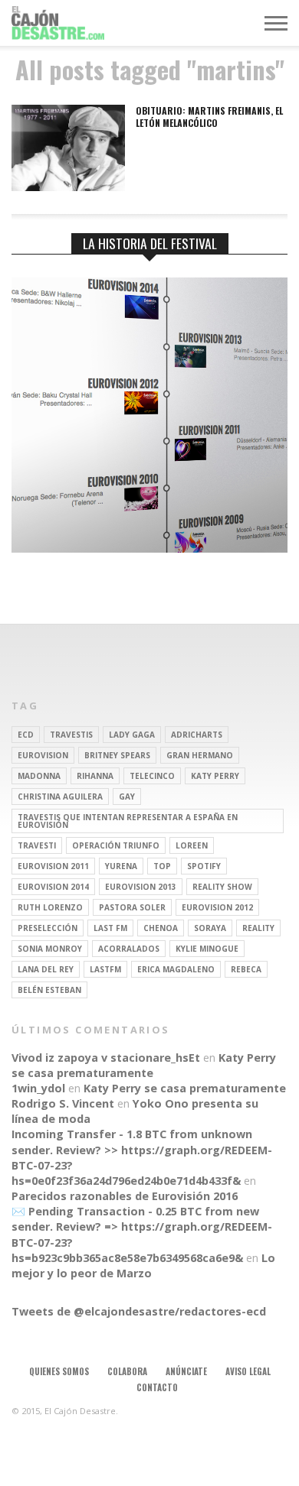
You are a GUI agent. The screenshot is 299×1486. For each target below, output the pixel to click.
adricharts (196, 734)
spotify (204, 866)
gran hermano (199, 755)
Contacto (157, 1387)
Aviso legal (248, 1371)
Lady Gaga (132, 734)
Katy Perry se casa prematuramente (144, 1065)
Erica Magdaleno (176, 969)
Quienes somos (59, 1371)
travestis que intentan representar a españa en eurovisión (128, 821)
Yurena (121, 866)
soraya (210, 928)
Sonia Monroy (50, 948)
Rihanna (95, 776)
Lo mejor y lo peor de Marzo (143, 1265)
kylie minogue (207, 948)
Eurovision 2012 (217, 907)
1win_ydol (38, 1088)
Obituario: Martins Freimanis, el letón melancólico (209, 116)
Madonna (39, 776)
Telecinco (152, 776)
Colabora (127, 1371)
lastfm (105, 969)
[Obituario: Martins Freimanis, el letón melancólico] (68, 186)
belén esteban (49, 990)
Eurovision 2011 (53, 866)
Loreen (192, 845)
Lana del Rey (46, 969)
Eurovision (43, 755)
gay (127, 796)
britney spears (117, 755)
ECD (26, 734)
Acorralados (128, 948)
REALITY (258, 928)
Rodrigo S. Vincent (63, 1103)
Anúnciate (186, 1371)
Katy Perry (215, 776)
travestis (71, 734)
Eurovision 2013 (140, 886)
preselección (47, 928)
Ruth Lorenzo (50, 907)
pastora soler (132, 907)
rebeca (246, 969)
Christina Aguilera (60, 796)
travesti (37, 845)
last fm (110, 928)
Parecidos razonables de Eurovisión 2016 (125, 1196)
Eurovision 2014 (53, 886)
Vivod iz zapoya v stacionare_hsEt (106, 1057)
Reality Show (222, 886)
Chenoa (160, 928)
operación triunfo (115, 845)
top (162, 866)
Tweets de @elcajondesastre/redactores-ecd (139, 1311)
